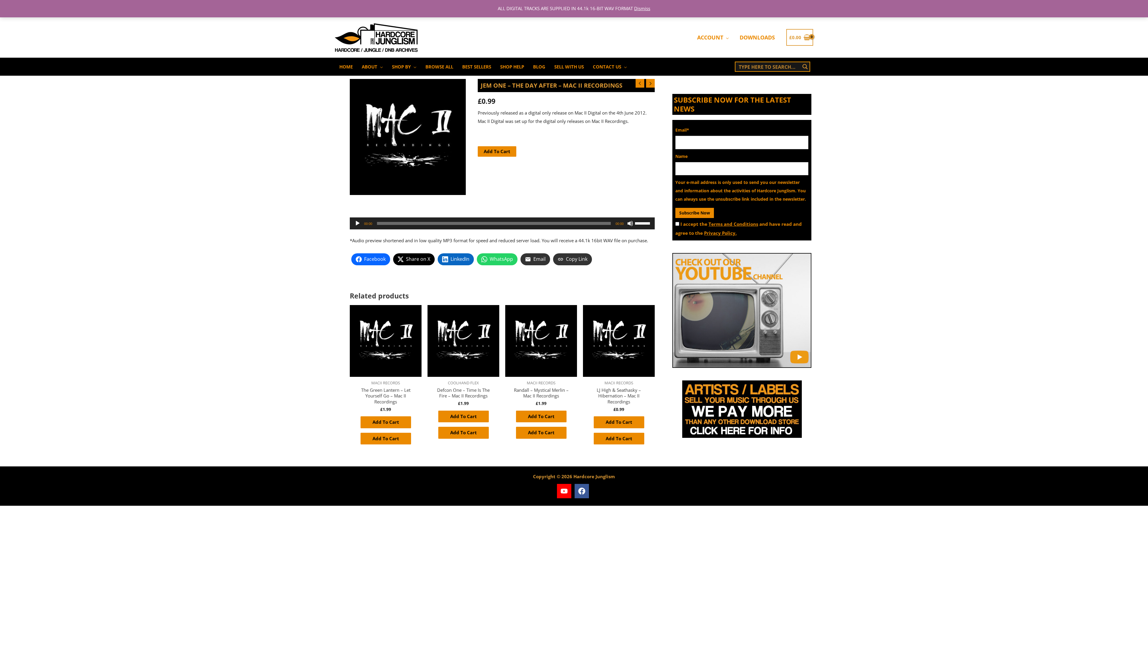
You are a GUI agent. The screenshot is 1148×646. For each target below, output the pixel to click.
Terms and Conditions (733, 224)
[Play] (358, 223)
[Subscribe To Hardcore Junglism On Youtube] (741, 310)
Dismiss (642, 8)
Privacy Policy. (720, 233)
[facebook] (583, 491)
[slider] (643, 222)
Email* (682, 130)
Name (681, 156)
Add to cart (497, 151)
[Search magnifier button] (805, 66)
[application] (726, 37)
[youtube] (565, 491)
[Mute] (630, 223)
